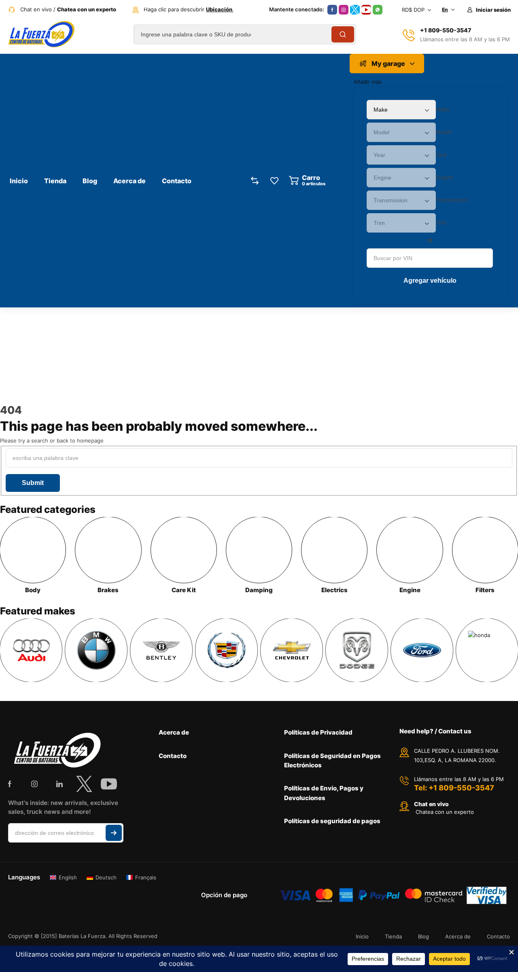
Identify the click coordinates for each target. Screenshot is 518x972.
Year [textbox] (441, 154)
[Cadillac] (226, 650)
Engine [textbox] (444, 177)
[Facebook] (332, 10)
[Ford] (422, 650)
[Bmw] (96, 650)
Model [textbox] (444, 132)
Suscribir (114, 833)
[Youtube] (366, 10)
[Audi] (31, 650)
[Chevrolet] (292, 650)
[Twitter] (355, 10)
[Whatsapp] (377, 10)
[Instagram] (343, 10)
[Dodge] (357, 650)
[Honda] (487, 650)
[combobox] (443, 109)
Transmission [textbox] (452, 200)
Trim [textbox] (441, 222)
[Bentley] (161, 650)
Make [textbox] (443, 109)
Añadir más (368, 81)
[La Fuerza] (41, 34)
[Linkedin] (59, 784)
